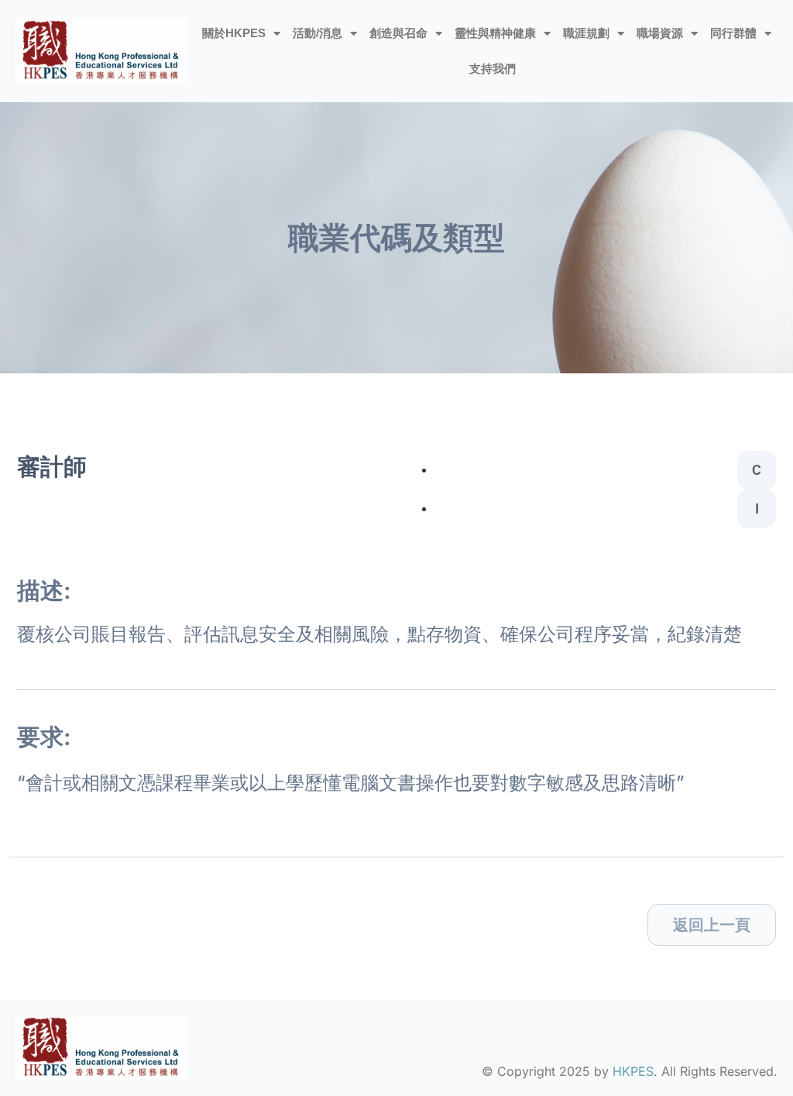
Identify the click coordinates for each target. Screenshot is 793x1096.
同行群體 (733, 33)
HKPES (633, 1071)
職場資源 (660, 33)
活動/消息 (317, 33)
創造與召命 (398, 33)
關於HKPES (234, 33)
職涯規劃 (586, 33)
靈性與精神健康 (495, 33)
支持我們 (492, 68)
